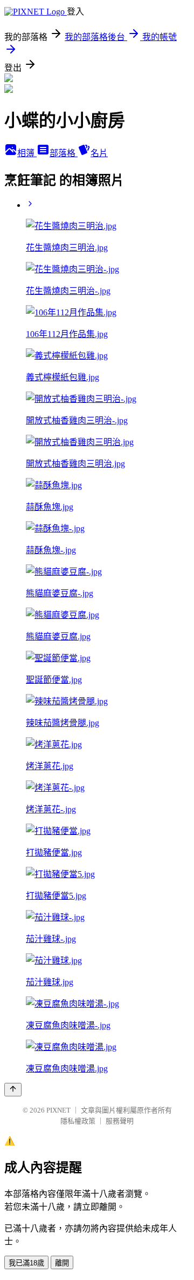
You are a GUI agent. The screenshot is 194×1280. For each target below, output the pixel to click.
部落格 (64, 153)
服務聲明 (120, 1121)
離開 (62, 1263)
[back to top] (13, 1089)
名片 (99, 153)
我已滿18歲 (26, 1263)
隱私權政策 (77, 1121)
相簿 (27, 153)
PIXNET (58, 1110)
